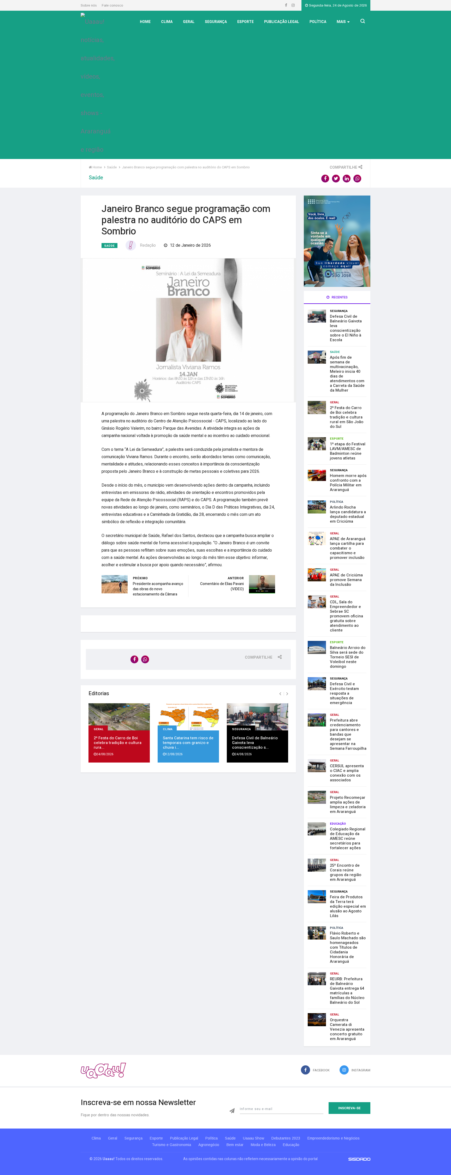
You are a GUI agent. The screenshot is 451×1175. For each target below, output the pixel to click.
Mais (341, 22)
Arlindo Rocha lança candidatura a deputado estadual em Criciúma (348, 514)
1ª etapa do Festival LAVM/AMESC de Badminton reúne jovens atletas (347, 451)
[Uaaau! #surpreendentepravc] (98, 84)
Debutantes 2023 (285, 1138)
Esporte (245, 22)
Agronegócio (208, 1145)
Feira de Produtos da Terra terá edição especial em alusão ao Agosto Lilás (348, 906)
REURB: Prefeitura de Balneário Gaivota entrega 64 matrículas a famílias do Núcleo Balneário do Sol (347, 990)
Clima (167, 22)
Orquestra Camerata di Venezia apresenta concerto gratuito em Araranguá (347, 1029)
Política (318, 22)
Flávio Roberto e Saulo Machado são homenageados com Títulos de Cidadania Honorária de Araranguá (348, 947)
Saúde (109, 246)
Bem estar (235, 1145)
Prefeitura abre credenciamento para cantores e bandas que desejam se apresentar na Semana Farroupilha (348, 734)
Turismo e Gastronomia (171, 1145)
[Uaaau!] (103, 1070)
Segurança (216, 22)
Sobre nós (89, 5)
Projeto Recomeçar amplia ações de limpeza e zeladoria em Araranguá (348, 804)
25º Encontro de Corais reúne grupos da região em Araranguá (345, 872)
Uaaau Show (253, 1138)
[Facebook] (286, 5)
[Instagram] (293, 5)
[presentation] (280, 694)
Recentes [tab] (339, 297)
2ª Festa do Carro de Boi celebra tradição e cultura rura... (117, 742)
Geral (188, 22)
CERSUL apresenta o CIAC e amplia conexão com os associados (347, 773)
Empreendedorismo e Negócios (333, 1138)
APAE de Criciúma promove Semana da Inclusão (346, 579)
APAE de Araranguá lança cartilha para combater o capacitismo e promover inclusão (347, 548)
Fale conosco (112, 5)
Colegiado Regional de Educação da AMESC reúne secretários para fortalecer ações (347, 838)
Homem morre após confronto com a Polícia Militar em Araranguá (348, 483)
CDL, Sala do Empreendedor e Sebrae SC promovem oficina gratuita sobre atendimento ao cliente (346, 616)
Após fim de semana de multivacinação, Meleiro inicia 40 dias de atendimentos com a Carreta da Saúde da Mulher (347, 374)
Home (145, 22)
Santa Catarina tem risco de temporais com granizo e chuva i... (188, 742)
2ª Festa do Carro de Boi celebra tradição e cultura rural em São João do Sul (346, 417)
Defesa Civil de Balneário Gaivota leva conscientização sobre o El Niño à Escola (346, 328)
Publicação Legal (281, 22)
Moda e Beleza (263, 1145)
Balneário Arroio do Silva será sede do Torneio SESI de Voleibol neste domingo (347, 657)
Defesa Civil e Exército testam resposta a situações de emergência (344, 693)
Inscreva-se (349, 1108)
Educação (338, 824)
